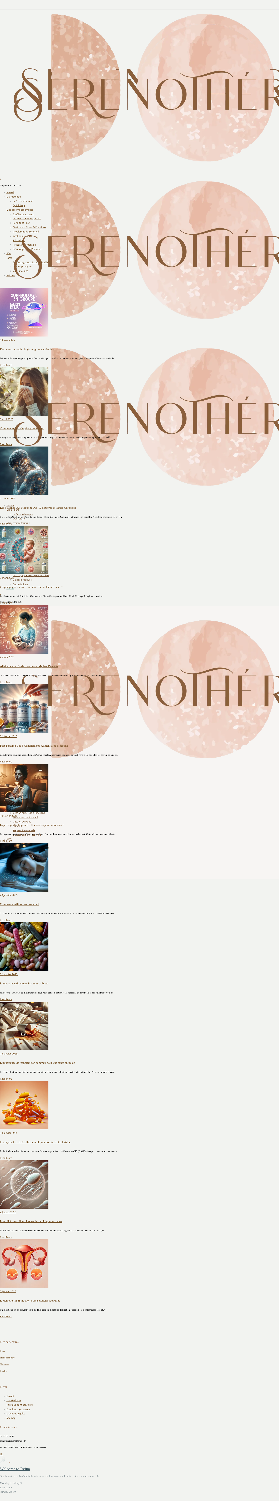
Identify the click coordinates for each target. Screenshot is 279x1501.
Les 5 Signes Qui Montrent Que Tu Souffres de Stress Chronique (38, 507)
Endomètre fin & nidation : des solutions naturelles (30, 1300)
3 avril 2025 (6, 419)
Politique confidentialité (19, 1404)
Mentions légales (15, 1413)
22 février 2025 (8, 736)
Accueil (10, 1396)
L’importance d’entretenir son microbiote (24, 983)
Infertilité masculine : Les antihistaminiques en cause (31, 1221)
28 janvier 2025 (9, 895)
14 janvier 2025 (9, 1053)
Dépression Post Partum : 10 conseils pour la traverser (32, 825)
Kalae (2, 1351)
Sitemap (11, 1417)
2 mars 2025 (7, 577)
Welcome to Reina (15, 1469)
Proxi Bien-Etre (7, 1358)
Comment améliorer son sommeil (19, 904)
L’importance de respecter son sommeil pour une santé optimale (37, 1062)
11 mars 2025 (8, 498)
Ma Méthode (13, 1400)
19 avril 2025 (7, 340)
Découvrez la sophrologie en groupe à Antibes (27, 349)
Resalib (3, 1371)
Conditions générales (18, 1409)
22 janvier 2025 (9, 974)
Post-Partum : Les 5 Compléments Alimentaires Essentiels (34, 745)
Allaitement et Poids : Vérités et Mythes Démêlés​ (29, 666)
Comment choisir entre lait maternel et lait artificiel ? (31, 587)
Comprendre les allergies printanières (22, 428)
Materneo (4, 1364)
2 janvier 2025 (8, 1291)
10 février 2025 (8, 815)
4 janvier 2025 (8, 1212)
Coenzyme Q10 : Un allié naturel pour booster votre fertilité (35, 1142)
